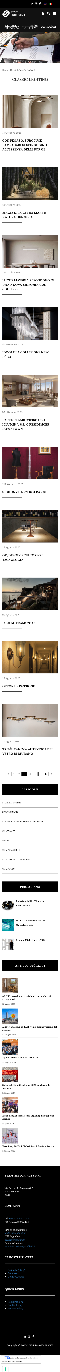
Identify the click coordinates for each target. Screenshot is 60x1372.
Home (5, 70)
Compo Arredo (11, 850)
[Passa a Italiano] (51, 4)
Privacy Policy (15, 1308)
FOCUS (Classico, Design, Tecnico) (23, 821)
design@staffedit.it (14, 1239)
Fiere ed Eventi (11, 802)
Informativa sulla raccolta (12, 1362)
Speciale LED (10, 812)
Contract (8, 831)
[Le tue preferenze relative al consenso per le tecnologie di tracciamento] (5, 1369)
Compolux (8, 869)
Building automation (16, 859)
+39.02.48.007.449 (19, 1218)
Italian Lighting (16, 1270)
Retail (6, 840)
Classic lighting (17, 70)
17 (46, 774)
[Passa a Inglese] (45, 4)
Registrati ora (15, 1301)
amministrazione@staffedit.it (20, 1246)
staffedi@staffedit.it (15, 1233)
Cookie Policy (15, 1305)
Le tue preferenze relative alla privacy (24, 1358)
